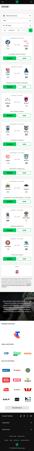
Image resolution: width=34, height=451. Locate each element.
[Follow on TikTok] (21, 416)
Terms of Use (12, 436)
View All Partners (17, 408)
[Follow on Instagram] (31, 416)
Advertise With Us (25, 440)
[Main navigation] (3, 2)
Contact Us (16, 440)
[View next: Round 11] (19, 30)
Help (11, 440)
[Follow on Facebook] (24, 416)
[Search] (31, 2)
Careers (6, 440)
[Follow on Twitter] (27, 416)
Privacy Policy (21, 436)
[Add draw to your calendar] (30, 30)
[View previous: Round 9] (4, 30)
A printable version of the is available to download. (16, 285)
